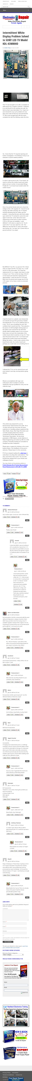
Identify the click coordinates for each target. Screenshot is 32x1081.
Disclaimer (13, 1)
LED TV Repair (9, 498)
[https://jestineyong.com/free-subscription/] (16, 1079)
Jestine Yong (7, 47)
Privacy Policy (6, 1)
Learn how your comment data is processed (15, 946)
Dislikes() (16, 473)
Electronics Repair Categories (10, 953)
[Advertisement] (16, 135)
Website (5, 931)
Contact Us (5, 3)
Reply (27, 520)
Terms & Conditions (22, 1)
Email (4, 926)
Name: (5, 982)
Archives (12, 3)
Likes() (7, 473)
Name (5, 921)
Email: (5, 987)
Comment (5, 908)
